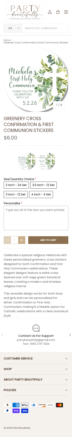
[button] (58, 12)
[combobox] (36, 28)
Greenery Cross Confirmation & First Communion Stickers (36, 43)
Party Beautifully (21, 427)
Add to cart (48, 240)
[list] (36, 80)
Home (7, 40)
